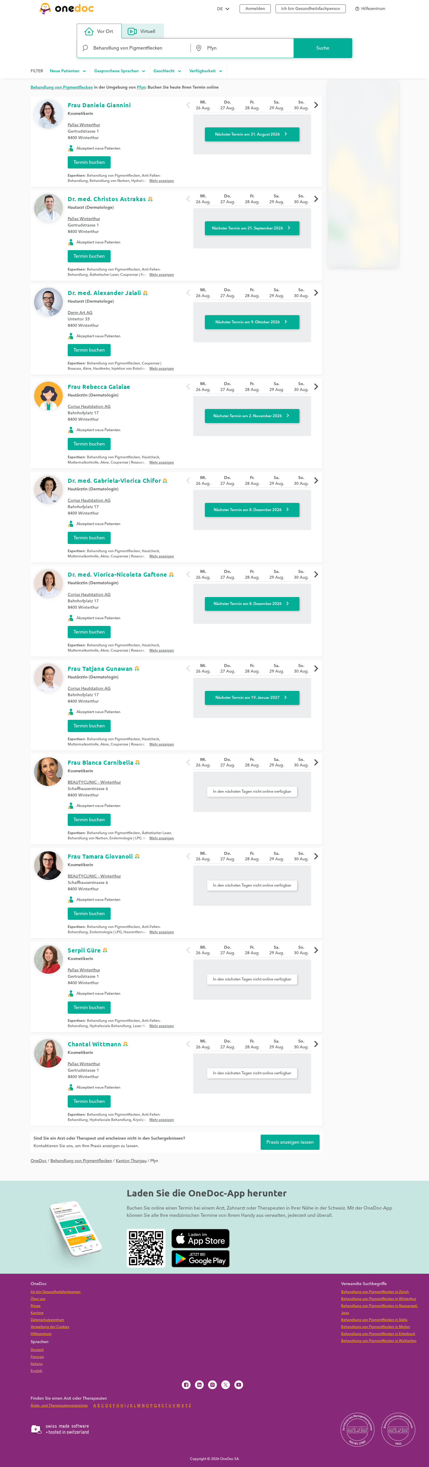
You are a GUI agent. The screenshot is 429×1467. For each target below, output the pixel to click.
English (36, 1371)
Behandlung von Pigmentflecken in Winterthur (378, 1299)
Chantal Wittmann (94, 1044)
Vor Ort (105, 31)
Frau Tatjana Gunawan (100, 668)
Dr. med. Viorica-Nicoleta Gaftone (117, 574)
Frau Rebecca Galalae (99, 386)
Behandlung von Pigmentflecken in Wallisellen (378, 1341)
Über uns (38, 1299)
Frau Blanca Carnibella (100, 762)
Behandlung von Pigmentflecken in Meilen (375, 1327)
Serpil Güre (84, 950)
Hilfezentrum (41, 1334)
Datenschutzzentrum (47, 1320)
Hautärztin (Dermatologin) (93, 395)
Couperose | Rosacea (137, 275)
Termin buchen (89, 162)
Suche (322, 48)
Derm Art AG (80, 312)
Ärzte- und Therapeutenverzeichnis (59, 1406)
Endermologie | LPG (125, 838)
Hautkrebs (101, 369)
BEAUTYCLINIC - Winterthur (94, 782)
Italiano (37, 1364)
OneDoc (39, 1160)
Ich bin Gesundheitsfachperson (310, 8)
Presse (36, 1306)
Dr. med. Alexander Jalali (104, 292)
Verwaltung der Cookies (50, 1327)
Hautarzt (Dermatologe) (91, 207)
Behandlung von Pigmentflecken (113, 176)
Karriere (37, 1313)
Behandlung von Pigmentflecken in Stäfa (374, 1320)
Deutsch (37, 1350)
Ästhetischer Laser (104, 275)
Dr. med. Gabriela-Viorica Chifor (114, 480)
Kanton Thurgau (131, 1160)
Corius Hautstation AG (89, 406)
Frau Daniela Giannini (99, 105)
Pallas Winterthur (84, 125)
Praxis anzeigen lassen (290, 1142)
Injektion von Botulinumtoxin (134, 369)
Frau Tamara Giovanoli (100, 856)
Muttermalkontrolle (83, 462)
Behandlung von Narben (110, 181)
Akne (87, 369)
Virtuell (147, 31)
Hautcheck (150, 457)
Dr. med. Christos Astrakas (107, 199)
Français (37, 1357)
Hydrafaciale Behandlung (110, 1026)
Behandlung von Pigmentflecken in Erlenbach (378, 1334)
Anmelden (255, 8)
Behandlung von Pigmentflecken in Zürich (375, 1292)
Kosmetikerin (80, 113)
